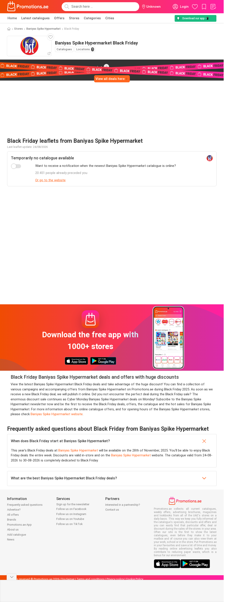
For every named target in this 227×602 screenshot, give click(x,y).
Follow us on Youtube (70, 519)
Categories (92, 18)
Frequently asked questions (25, 504)
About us (13, 529)
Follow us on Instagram (71, 514)
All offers (13, 514)
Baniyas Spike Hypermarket (43, 28)
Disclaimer (67, 579)
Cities (109, 18)
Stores (74, 18)
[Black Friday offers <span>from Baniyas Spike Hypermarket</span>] (106, 66)
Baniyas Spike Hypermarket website (57, 414)
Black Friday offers (53, 66)
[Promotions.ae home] (28, 6)
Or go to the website (50, 180)
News (10, 539)
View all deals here (110, 79)
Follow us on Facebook (71, 509)
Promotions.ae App (19, 524)
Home (12, 18)
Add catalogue (16, 534)
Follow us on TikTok (69, 524)
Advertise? (14, 509)
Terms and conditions (90, 579)
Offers (59, 18)
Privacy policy (115, 579)
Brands (11, 519)
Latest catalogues (35, 18)
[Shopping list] (213, 6)
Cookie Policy (134, 579)
